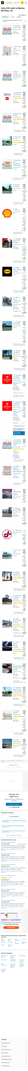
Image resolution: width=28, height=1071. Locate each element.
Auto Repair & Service (14, 845)
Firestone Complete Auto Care (8, 842)
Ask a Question (15, 816)
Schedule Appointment (17, 433)
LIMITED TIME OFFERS (21, 423)
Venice (2, 945)
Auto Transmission (4, 964)
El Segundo (17, 943)
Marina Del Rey (11, 760)
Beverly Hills (9, 940)
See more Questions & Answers (14, 835)
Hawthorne (10, 942)
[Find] (22, 2)
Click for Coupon (19, 392)
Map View (6, 16)
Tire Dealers (22, 845)
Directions (15, 414)
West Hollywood (17, 940)
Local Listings (16, 452)
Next (22, 767)
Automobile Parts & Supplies (12, 957)
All (13, 16)
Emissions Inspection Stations (21, 965)
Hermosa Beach (10, 945)
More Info (15, 385)
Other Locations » (23, 844)
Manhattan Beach (24, 943)
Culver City (24, 939)
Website (15, 51)
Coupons (19, 382)
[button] (26, 2)
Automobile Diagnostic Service (3, 970)
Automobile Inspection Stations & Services (12, 965)
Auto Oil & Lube (16, 29)
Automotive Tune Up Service (22, 961)
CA (6, 760)
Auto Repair (19, 760)
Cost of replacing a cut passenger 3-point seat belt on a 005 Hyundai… (14, 821)
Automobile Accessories (13, 960)
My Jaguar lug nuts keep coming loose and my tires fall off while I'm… (13, 831)
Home (2, 760)
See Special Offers (16, 384)
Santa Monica (2, 940)
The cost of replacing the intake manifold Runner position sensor (13, 826)
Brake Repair (22, 867)
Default (23, 15)
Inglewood (3, 942)
